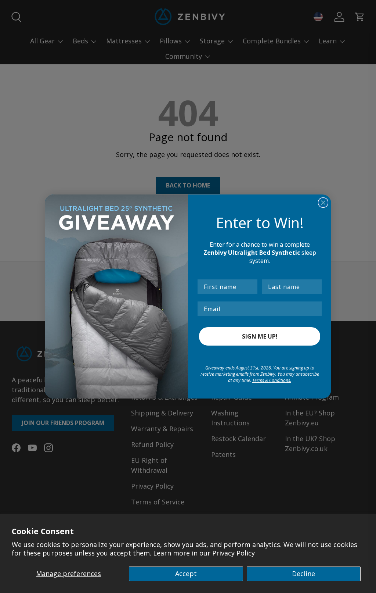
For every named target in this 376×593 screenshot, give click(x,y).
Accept (186, 573)
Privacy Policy (233, 553)
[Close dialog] (323, 202)
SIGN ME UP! (260, 336)
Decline (303, 573)
